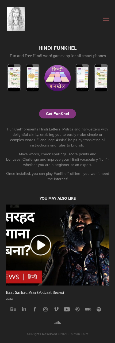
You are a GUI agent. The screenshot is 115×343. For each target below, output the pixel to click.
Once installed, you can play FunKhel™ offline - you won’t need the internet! (57, 176)
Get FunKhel (57, 113)
